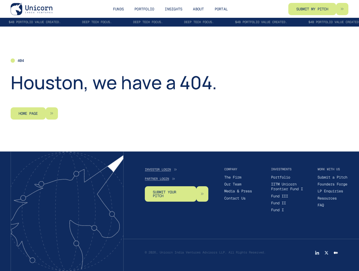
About (198, 9)
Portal (221, 9)
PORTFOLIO (144, 9)
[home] (31, 9)
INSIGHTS (173, 9)
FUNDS (118, 9)
